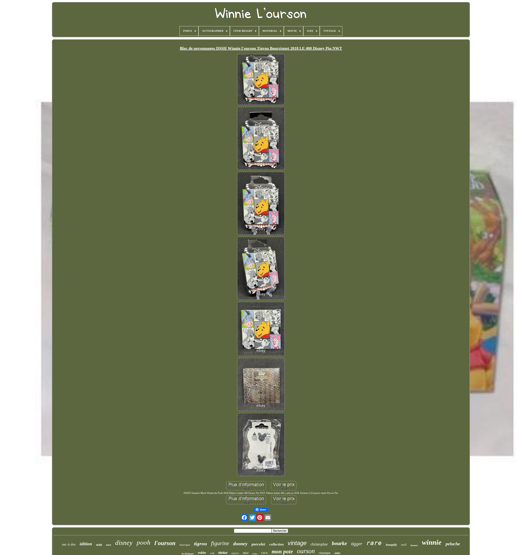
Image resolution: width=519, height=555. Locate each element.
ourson (306, 551)
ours (108, 544)
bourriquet (185, 544)
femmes (414, 545)
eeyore (235, 553)
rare (374, 542)
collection (276, 544)
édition (86, 543)
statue (222, 552)
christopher (319, 544)
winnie (432, 542)
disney (124, 542)
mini (99, 544)
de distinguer (188, 553)
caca (264, 553)
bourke (339, 543)
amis (337, 553)
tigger (356, 543)
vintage (297, 543)
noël (403, 544)
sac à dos (69, 544)
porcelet (258, 544)
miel (245, 553)
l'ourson (165, 543)
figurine (220, 543)
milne (254, 554)
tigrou (200, 543)
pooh (143, 541)
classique (324, 553)
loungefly (391, 544)
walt (212, 553)
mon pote (282, 552)
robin (202, 553)
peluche (453, 543)
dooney (240, 543)
